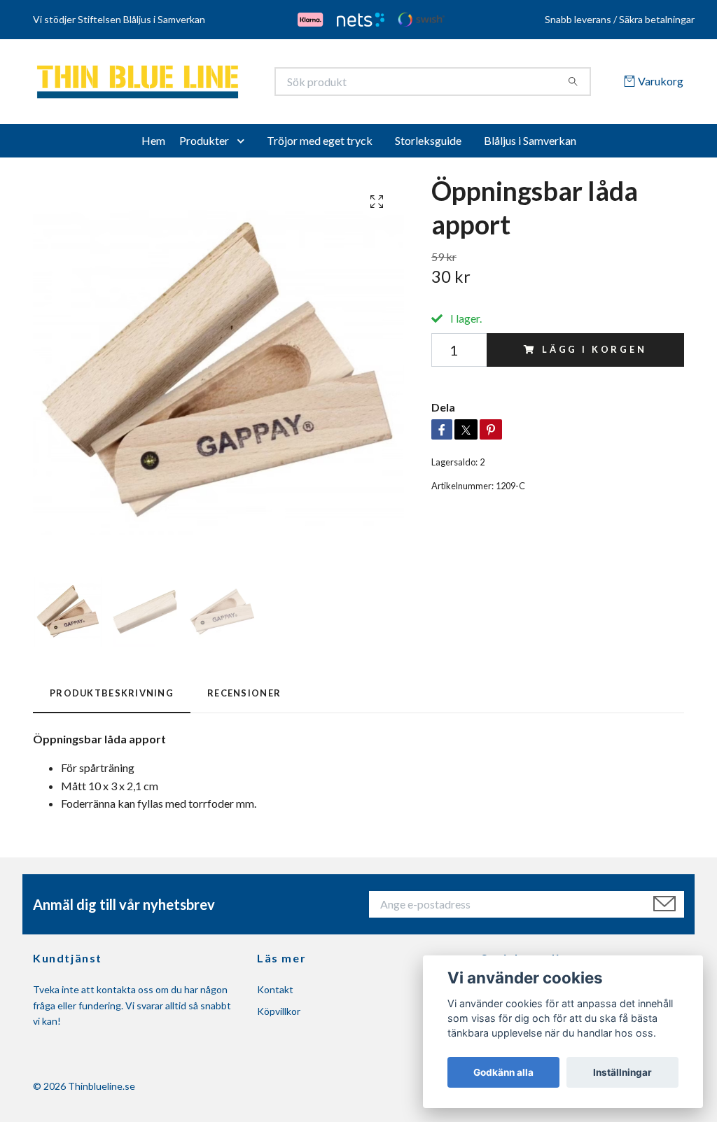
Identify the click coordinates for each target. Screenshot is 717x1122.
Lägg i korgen (594, 354)
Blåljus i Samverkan (530, 145)
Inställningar (622, 1072)
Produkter (204, 145)
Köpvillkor (278, 1016)
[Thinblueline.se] (196, 84)
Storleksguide (428, 145)
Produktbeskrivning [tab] (112, 697)
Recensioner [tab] (244, 697)
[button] (244, 145)
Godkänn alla (503, 1072)
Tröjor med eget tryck (320, 145)
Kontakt (275, 995)
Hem (153, 145)
